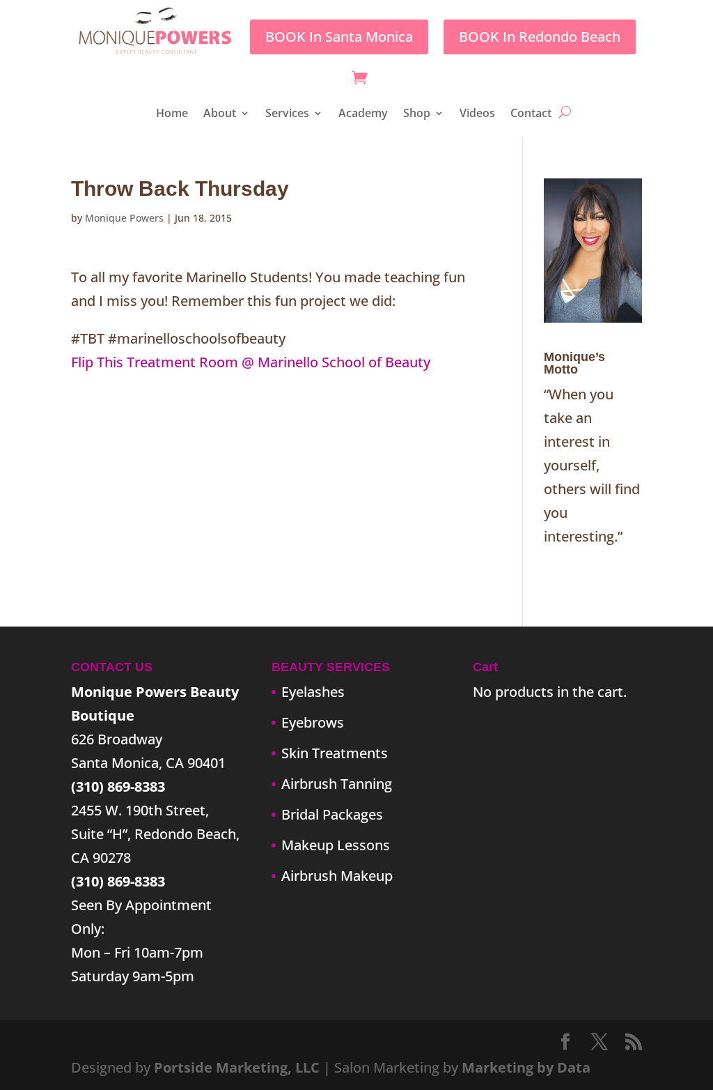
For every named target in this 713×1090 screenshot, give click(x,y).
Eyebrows (312, 722)
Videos (477, 114)
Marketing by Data (526, 1067)
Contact (530, 114)
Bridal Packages (332, 814)
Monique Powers (124, 217)
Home (172, 114)
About (219, 114)
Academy (363, 114)
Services (287, 114)
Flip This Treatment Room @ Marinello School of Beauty (250, 362)
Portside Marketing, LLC (237, 1067)
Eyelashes (313, 691)
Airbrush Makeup (337, 875)
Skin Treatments (334, 753)
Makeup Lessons (335, 845)
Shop (416, 114)
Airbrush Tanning (336, 783)
